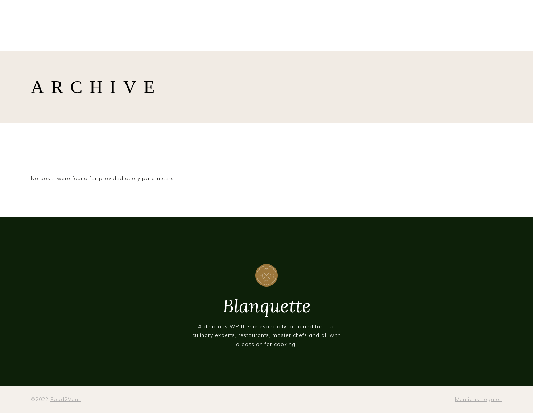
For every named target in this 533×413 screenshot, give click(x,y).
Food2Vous (65, 399)
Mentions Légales (478, 399)
